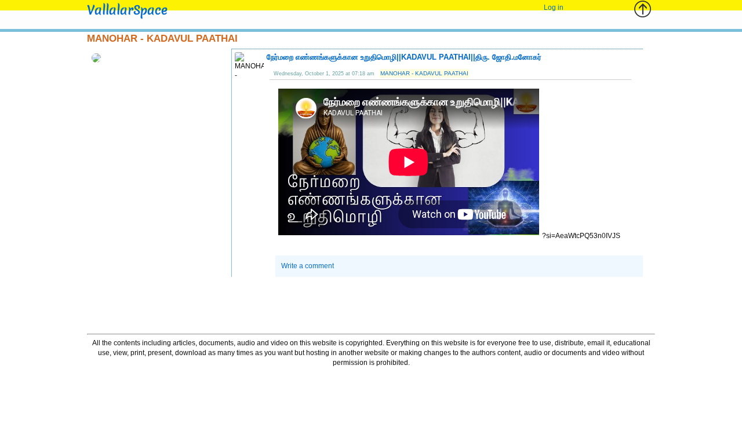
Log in (553, 7)
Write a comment (307, 266)
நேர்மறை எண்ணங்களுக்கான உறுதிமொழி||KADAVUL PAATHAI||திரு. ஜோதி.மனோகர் (404, 57)
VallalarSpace (127, 10)
